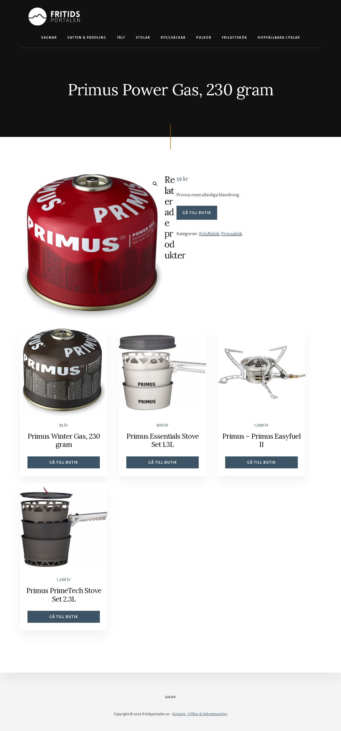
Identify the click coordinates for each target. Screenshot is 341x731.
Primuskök (231, 233)
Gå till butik (196, 213)
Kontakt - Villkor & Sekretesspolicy (199, 714)
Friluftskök (209, 233)
